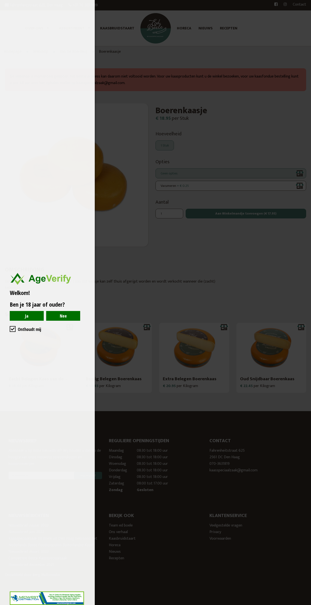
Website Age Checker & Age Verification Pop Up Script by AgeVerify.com (305, 604)
